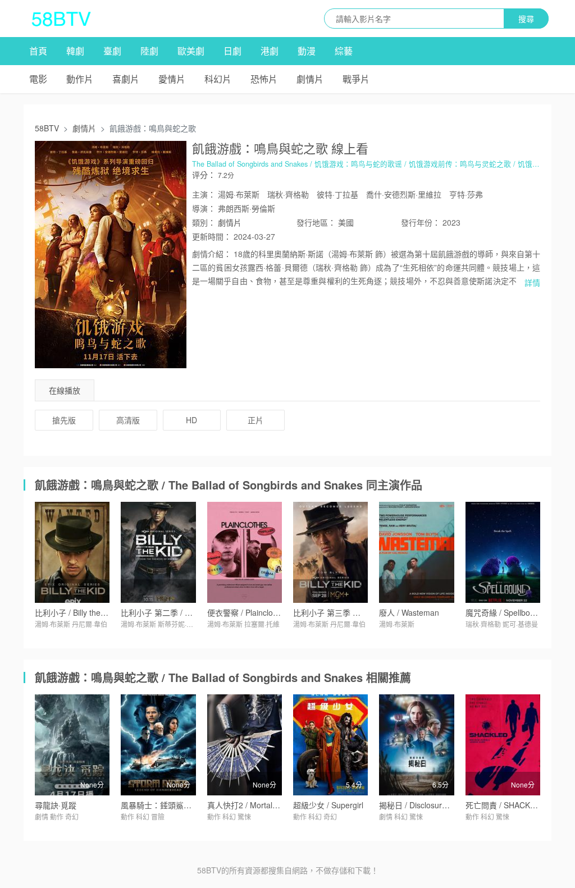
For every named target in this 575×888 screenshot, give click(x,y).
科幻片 (217, 78)
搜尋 (526, 18)
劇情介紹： (211, 253)
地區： (316, 222)
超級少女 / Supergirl (328, 805)
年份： (420, 222)
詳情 (532, 282)
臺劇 (112, 50)
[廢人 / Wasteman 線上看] (416, 552)
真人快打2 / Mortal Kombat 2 (258, 805)
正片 (255, 419)
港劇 (270, 50)
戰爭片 (356, 78)
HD (191, 419)
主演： (204, 194)
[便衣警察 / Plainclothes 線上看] (244, 552)
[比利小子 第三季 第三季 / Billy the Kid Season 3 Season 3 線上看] (330, 552)
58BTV (47, 128)
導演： (204, 208)
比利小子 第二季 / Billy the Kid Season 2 (191, 612)
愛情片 (171, 78)
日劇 (232, 50)
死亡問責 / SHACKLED (505, 805)
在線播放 (64, 390)
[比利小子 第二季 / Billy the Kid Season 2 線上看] (158, 552)
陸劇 (149, 50)
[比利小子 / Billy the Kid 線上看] (72, 552)
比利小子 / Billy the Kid (74, 612)
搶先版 (64, 419)
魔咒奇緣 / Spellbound (505, 612)
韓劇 (75, 50)
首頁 (38, 50)
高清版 (128, 419)
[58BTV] (61, 18)
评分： (204, 174)
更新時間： (211, 236)
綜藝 (344, 50)
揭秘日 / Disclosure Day (421, 805)
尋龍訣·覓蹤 (55, 805)
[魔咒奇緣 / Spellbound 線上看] (503, 552)
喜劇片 (125, 78)
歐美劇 (190, 50)
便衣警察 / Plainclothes (247, 612)
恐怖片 (263, 78)
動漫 (307, 50)
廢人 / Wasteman (409, 612)
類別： (204, 222)
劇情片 (309, 78)
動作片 (79, 78)
